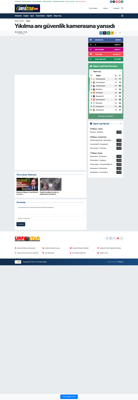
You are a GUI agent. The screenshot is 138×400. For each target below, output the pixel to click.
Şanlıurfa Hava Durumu (52, 248)
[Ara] (122, 8)
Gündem (18, 16)
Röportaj (57, 16)
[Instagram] (114, 238)
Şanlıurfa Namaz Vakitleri (81, 248)
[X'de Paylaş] (104, 33)
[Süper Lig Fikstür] (121, 124)
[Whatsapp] (121, 238)
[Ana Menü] (122, 16)
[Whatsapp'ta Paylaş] (108, 33)
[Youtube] (118, 238)
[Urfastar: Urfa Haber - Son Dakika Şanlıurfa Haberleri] (27, 8)
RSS (18, 262)
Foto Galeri (93, 8)
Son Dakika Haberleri (79, 253)
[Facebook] (107, 238)
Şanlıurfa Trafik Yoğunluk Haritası (110, 248)
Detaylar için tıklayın (105, 116)
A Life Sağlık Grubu (69, 397)
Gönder (21, 224)
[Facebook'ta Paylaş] (101, 33)
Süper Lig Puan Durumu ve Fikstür (28, 253)
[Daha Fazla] (112, 33)
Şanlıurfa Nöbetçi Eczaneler (26, 248)
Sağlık (25, 16)
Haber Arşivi (104, 253)
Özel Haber (40, 16)
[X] (110, 238)
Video (105, 8)
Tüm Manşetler (50, 253)
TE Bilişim (120, 262)
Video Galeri (19, 21)
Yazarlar (116, 8)
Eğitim (49, 16)
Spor (32, 16)
